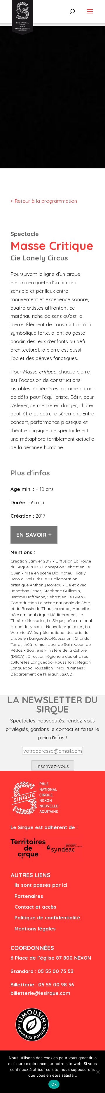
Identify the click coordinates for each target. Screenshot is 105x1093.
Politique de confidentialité (47, 917)
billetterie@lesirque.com (40, 993)
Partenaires (29, 896)
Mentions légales (35, 928)
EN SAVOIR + (34, 534)
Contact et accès (35, 907)
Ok (54, 1084)
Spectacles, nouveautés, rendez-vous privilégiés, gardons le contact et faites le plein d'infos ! (52, 729)
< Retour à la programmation (43, 201)
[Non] (98, 1072)
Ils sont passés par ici (41, 885)
